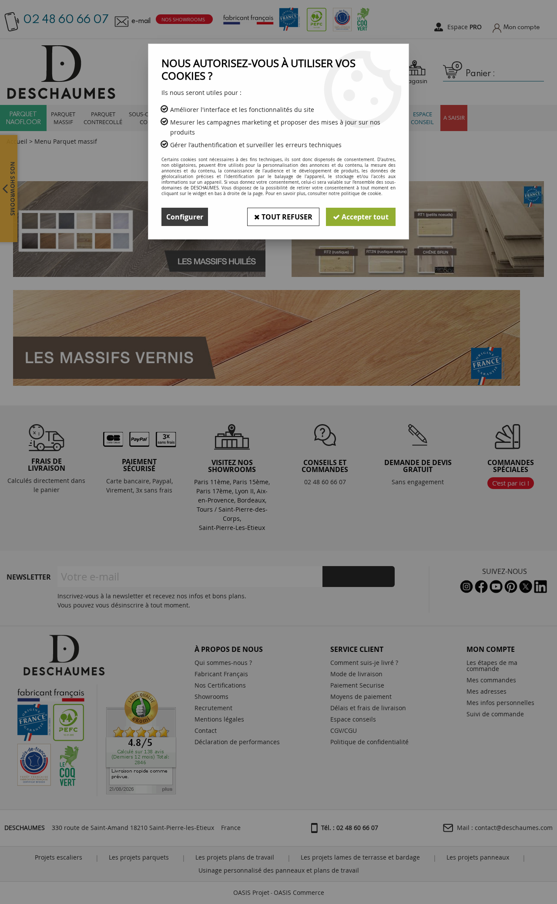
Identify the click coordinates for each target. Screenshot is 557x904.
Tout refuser (286, 217)
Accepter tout (364, 217)
